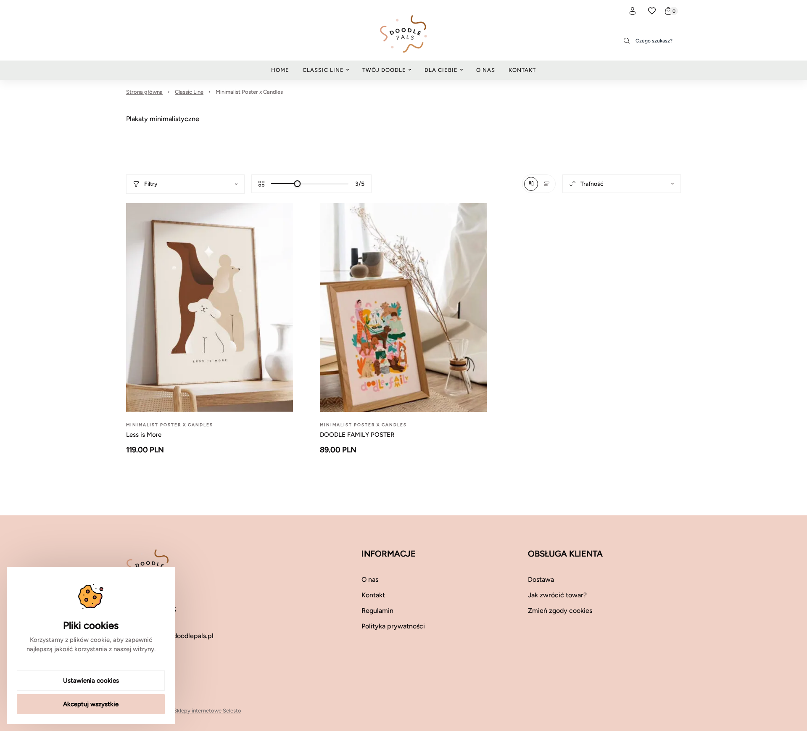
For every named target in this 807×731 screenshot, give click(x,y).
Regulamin (377, 611)
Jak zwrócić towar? (557, 595)
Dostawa (541, 579)
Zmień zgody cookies (560, 611)
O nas (369, 579)
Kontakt (373, 595)
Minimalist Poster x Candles (249, 92)
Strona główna (144, 92)
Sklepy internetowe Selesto (207, 710)
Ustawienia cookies (91, 680)
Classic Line (189, 92)
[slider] (297, 183)
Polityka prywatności (393, 626)
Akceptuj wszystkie (91, 704)
